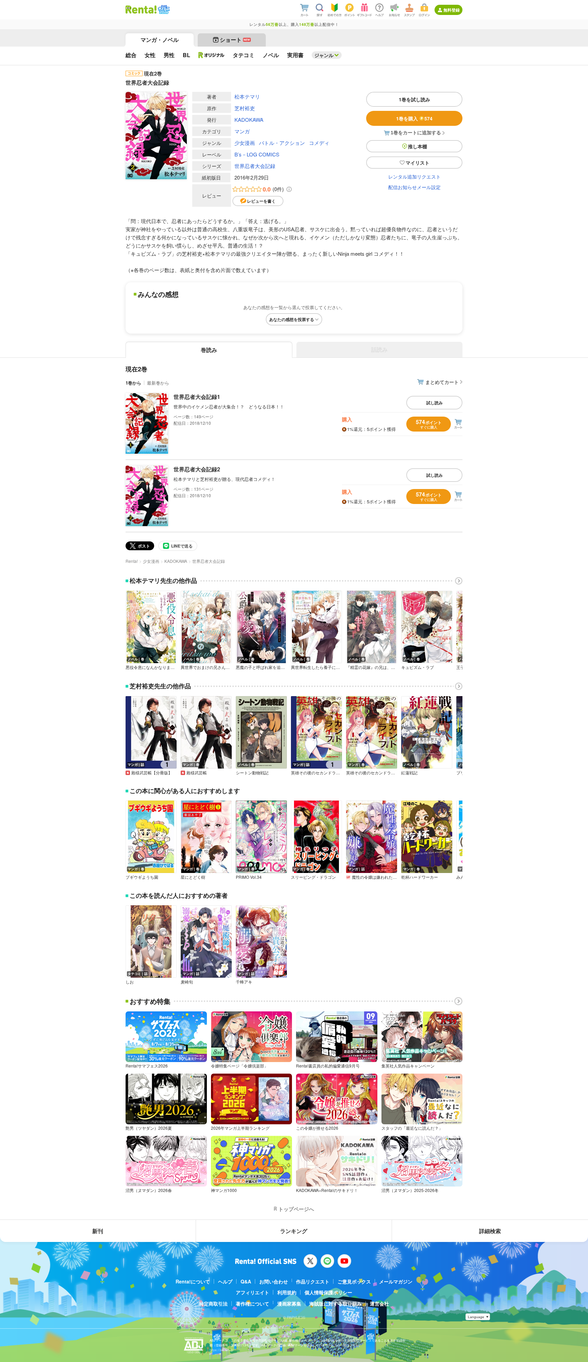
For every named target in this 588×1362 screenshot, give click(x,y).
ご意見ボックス (354, 1281)
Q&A (246, 1281)
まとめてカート (442, 382)
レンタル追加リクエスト (414, 176)
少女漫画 (244, 142)
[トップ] (141, 9)
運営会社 (379, 1303)
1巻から (133, 383)
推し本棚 (417, 146)
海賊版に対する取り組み (335, 1303)
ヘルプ (225, 1281)
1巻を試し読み (414, 99)
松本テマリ (247, 96)
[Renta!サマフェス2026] (163, 9)
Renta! (132, 561)
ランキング (293, 1231)
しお (130, 982)
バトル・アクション (282, 142)
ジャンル (323, 55)
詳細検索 (490, 1231)
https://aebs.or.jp (221, 1350)
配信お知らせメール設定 (414, 187)
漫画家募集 (289, 1303)
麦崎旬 (187, 982)
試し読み (434, 403)
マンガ (242, 131)
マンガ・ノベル (160, 40)
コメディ (319, 142)
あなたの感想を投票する (291, 319)
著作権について (252, 1303)
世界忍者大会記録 (254, 165)
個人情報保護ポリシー (328, 1292)
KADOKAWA (248, 119)
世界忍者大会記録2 (197, 469)
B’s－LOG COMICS (256, 154)
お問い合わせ (273, 1281)
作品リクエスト (312, 1281)
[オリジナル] (211, 55)
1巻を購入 (414, 118)
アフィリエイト (252, 1292)
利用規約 (286, 1292)
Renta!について (193, 1281)
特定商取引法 (213, 1303)
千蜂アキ (244, 982)
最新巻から (158, 383)
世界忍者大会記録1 (197, 397)
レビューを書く (261, 201)
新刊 (97, 1231)
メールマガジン (395, 1281)
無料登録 (451, 10)
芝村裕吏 (244, 108)
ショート (235, 40)
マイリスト (417, 162)
